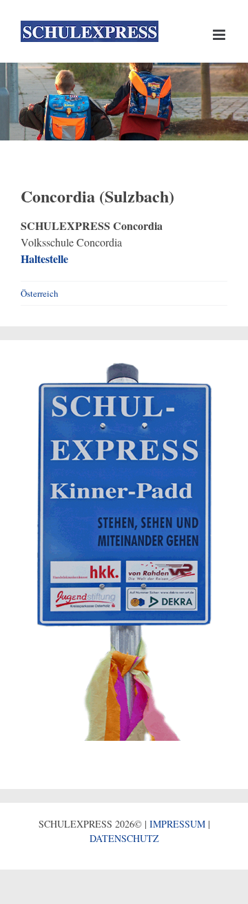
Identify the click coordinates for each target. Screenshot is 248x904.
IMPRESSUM (177, 823)
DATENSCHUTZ (124, 838)
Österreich (40, 293)
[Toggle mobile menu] (220, 35)
